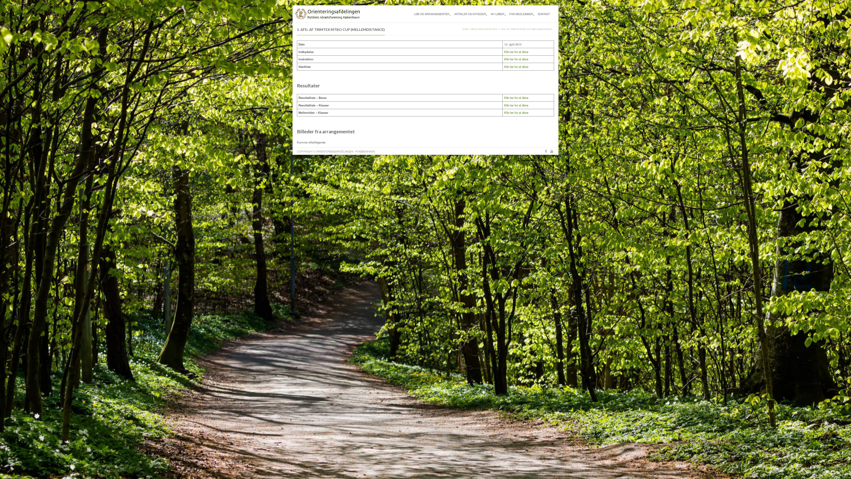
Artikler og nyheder (470, 14)
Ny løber (497, 14)
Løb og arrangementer (431, 14)
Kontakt (544, 14)
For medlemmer (521, 14)
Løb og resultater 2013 (483, 29)
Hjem (465, 29)
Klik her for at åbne (516, 52)
